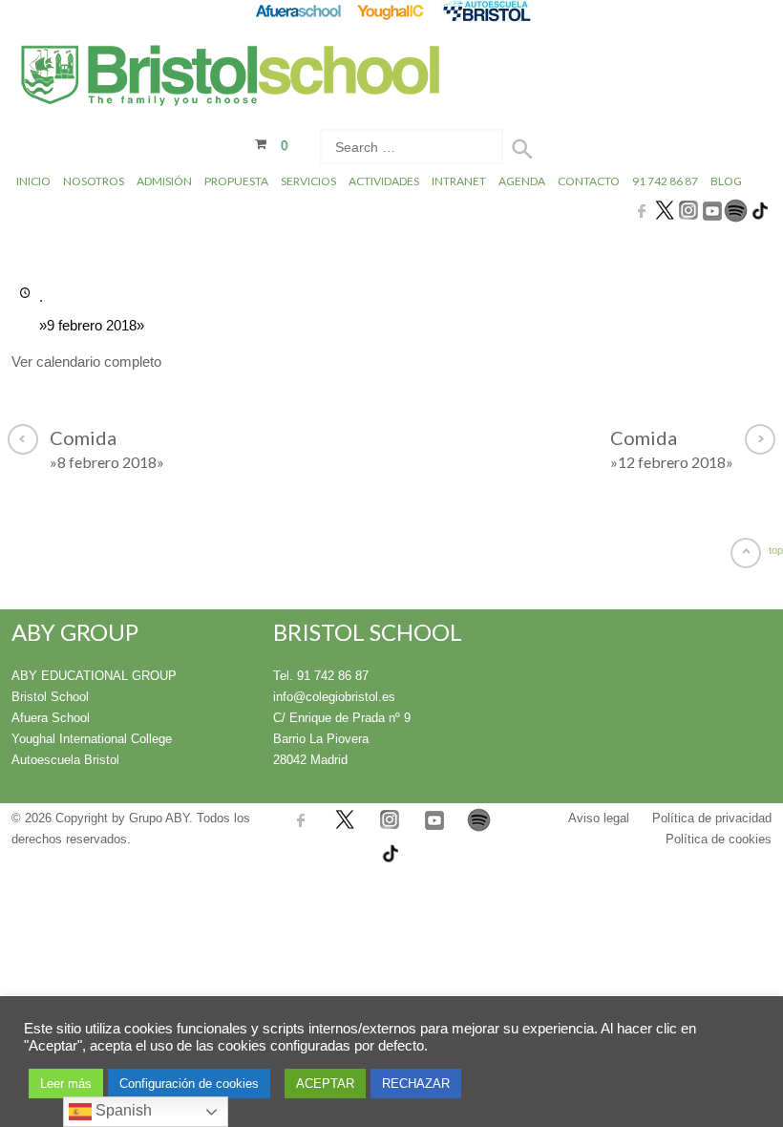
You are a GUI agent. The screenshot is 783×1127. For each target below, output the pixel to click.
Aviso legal (598, 818)
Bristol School (50, 697)
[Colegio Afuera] (297, 11)
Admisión (164, 181)
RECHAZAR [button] (416, 1083)
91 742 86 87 (665, 181)
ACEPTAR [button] (325, 1083)
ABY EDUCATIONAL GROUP (94, 676)
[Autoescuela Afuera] (486, 11)
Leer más (66, 1083)
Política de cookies (719, 839)
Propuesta (236, 181)
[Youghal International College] (392, 11)
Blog (726, 181)
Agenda (521, 181)
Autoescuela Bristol (65, 760)
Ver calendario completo (86, 361)
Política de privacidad (712, 818)
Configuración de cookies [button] (189, 1083)
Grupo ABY (159, 818)
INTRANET (459, 181)
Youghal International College (91, 739)
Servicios (308, 181)
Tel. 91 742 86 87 (321, 676)
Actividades (384, 181)
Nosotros (93, 181)
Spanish (122, 1110)
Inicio (33, 181)
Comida (107, 448)
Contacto (589, 181)
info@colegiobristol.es (334, 697)
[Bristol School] (231, 77)
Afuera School (50, 718)
